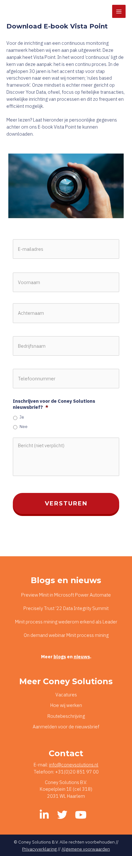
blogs (60, 657)
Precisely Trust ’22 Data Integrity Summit (66, 608)
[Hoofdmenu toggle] (119, 11)
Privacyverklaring (39, 849)
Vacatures (66, 695)
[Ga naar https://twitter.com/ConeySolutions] (62, 815)
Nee (24, 426)
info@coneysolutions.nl (73, 765)
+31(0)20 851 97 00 (77, 772)
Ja (22, 417)
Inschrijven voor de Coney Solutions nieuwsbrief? (54, 404)
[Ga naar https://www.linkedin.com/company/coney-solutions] (44, 815)
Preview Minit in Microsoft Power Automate (66, 595)
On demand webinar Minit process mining (66, 635)
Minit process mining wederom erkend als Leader (66, 622)
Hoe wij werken (66, 705)
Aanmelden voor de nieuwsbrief (66, 727)
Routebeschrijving (66, 716)
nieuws (82, 657)
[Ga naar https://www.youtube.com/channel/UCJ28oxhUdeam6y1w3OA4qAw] (80, 815)
